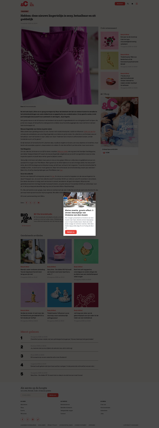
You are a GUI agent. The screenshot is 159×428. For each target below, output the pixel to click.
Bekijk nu (70, 232)
